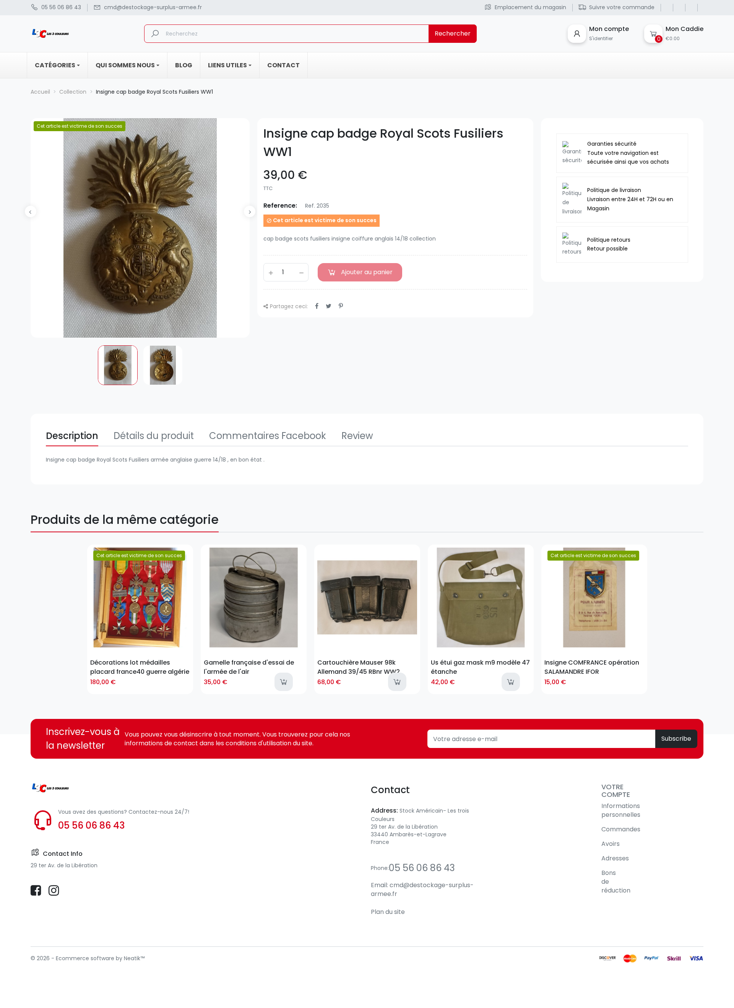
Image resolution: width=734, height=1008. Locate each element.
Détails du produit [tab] (154, 435)
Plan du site (388, 911)
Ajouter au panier (367, 272)
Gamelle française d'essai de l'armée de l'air (249, 667)
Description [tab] (72, 435)
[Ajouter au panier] (283, 682)
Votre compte (615, 790)
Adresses (615, 858)
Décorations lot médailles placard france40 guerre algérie (139, 667)
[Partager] (316, 306)
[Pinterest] (341, 306)
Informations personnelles (620, 810)
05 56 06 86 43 (91, 825)
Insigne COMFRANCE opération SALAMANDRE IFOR (591, 667)
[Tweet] (328, 306)
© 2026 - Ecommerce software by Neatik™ (88, 958)
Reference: (280, 205)
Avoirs (610, 843)
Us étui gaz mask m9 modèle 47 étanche (480, 667)
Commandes (620, 829)
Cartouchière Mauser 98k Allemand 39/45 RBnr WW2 (358, 667)
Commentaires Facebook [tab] (267, 435)
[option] (117, 365)
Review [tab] (357, 435)
